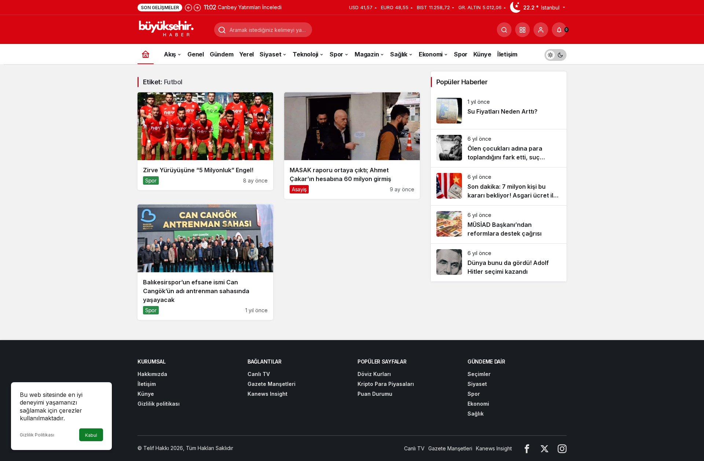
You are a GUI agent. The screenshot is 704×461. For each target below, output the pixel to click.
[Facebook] (526, 448)
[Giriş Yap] (541, 29)
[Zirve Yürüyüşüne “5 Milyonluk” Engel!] (205, 141)
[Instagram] (562, 448)
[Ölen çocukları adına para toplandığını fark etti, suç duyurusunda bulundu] (498, 148)
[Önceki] (188, 7)
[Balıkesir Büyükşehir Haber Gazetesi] (173, 29)
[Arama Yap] (504, 29)
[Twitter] (544, 448)
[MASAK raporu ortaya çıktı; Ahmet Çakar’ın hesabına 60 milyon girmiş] (352, 145)
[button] (522, 29)
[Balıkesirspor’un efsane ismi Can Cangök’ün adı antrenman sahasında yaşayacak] (205, 262)
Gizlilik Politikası (37, 435)
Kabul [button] (91, 435)
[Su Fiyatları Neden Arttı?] (498, 110)
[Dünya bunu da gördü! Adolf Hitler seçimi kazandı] (498, 262)
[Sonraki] (197, 7)
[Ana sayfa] (145, 54)
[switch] (555, 54)
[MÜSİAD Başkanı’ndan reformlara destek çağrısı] (498, 224)
